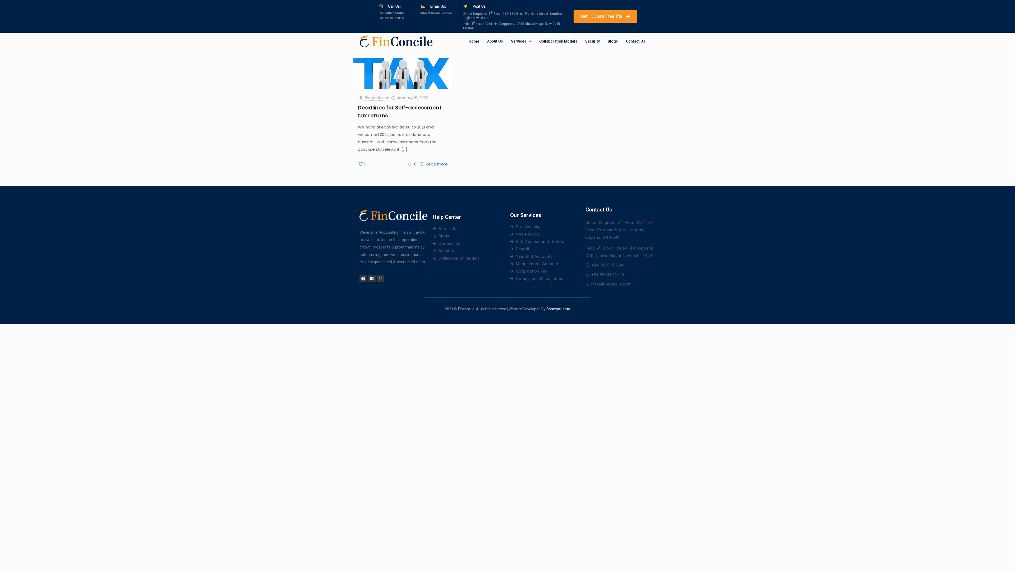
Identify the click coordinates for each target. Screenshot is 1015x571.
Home (474, 41)
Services (518, 41)
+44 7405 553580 (391, 13)
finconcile (374, 97)
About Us (495, 41)
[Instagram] (380, 278)
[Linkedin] (372, 278)
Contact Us (635, 41)
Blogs (613, 41)
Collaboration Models (558, 41)
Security (592, 41)
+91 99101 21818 (391, 18)
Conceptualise (558, 309)
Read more (437, 164)
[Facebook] (363, 278)
